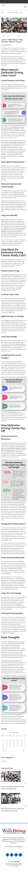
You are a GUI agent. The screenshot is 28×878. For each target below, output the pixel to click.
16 (3, 744)
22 (24, 744)
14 (21, 742)
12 (14, 742)
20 (17, 744)
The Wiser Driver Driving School (9, 660)
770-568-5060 (15, 862)
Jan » (24, 750)
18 (10, 744)
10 (6, 742)
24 (6, 746)
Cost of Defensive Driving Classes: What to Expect (12, 40)
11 (10, 742)
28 (21, 746)
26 (14, 746)
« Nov (4, 750)
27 (17, 746)
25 (10, 746)
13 (17, 742)
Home (2, 12)
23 (3, 746)
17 (6, 744)
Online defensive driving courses (10, 275)
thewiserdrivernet (7, 45)
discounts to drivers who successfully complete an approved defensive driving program (13, 448)
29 (24, 746)
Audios (3, 761)
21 (21, 744)
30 (3, 748)
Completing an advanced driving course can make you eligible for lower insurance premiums (13, 229)
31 (6, 748)
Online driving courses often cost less (11, 142)
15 (24, 742)
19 (14, 744)
